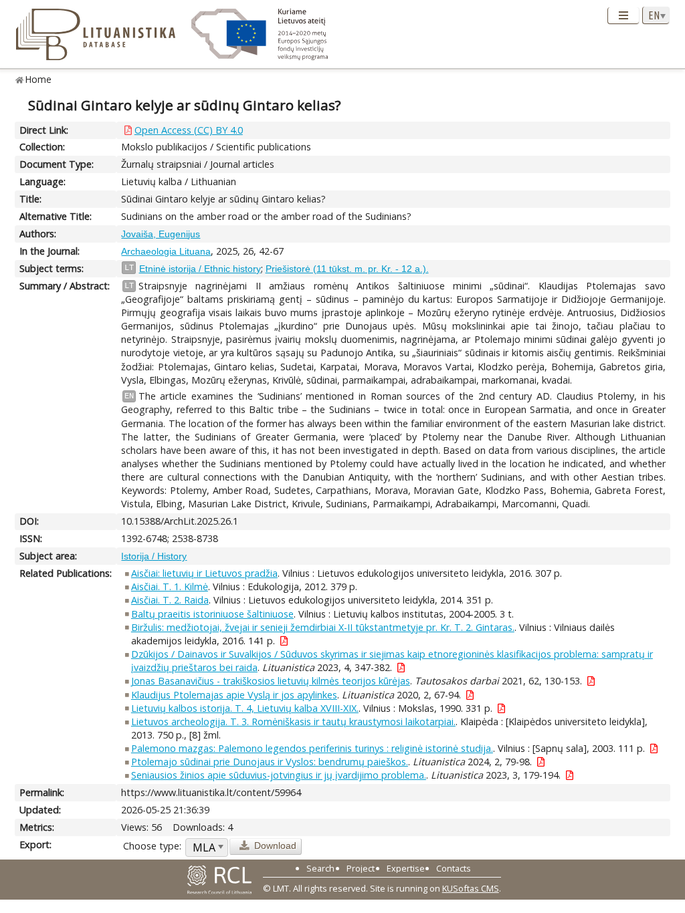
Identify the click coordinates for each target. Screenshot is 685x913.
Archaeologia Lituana (166, 251)
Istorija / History (154, 556)
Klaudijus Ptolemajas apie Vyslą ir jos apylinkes (234, 694)
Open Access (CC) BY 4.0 (188, 130)
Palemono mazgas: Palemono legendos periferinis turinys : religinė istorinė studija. (312, 748)
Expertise (406, 868)
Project (361, 868)
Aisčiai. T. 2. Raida (170, 600)
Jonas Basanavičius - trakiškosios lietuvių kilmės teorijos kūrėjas (270, 680)
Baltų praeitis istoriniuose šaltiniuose (212, 614)
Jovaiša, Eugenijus (160, 234)
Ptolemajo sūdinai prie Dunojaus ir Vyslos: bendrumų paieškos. (269, 761)
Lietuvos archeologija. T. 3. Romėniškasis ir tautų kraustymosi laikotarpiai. (293, 721)
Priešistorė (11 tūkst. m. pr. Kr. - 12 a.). (347, 268)
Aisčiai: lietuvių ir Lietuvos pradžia (204, 573)
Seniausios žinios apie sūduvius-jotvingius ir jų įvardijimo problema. (278, 775)
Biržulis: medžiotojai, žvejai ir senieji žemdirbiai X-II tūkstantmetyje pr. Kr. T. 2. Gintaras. (322, 627)
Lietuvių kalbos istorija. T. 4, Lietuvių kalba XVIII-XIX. (245, 708)
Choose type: (152, 845)
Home (38, 79)
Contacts (453, 868)
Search (320, 868)
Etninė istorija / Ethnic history (200, 268)
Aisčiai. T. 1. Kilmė (169, 586)
